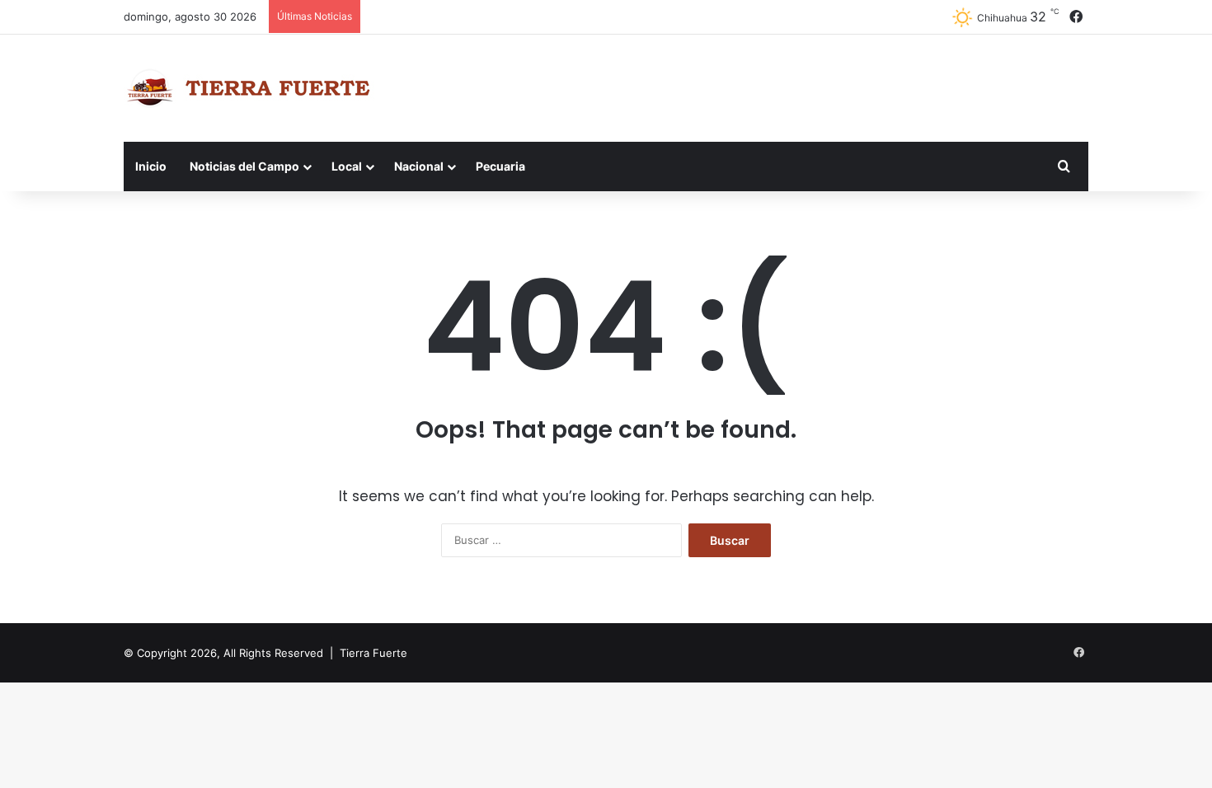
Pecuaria (500, 166)
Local (346, 166)
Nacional (419, 166)
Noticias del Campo (244, 166)
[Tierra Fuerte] (252, 88)
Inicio (151, 166)
